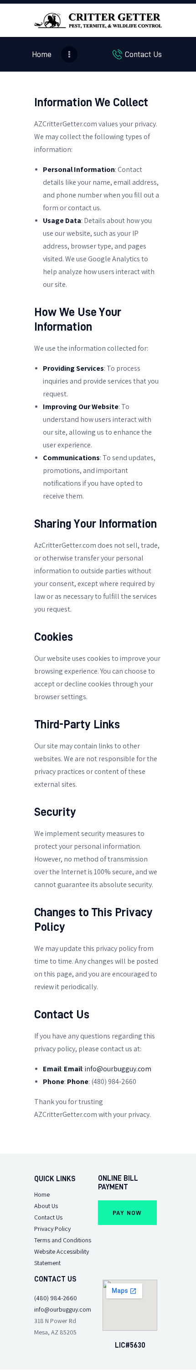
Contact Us (48, 1217)
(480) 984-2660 (55, 1298)
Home (42, 1195)
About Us (46, 1206)
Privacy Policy (52, 1229)
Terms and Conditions (62, 1240)
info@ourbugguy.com (118, 1068)
